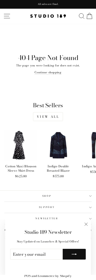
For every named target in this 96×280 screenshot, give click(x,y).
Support (47, 207)
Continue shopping (48, 72)
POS (27, 275)
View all (48, 116)
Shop (46, 196)
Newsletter (46, 218)
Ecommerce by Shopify (55, 275)
